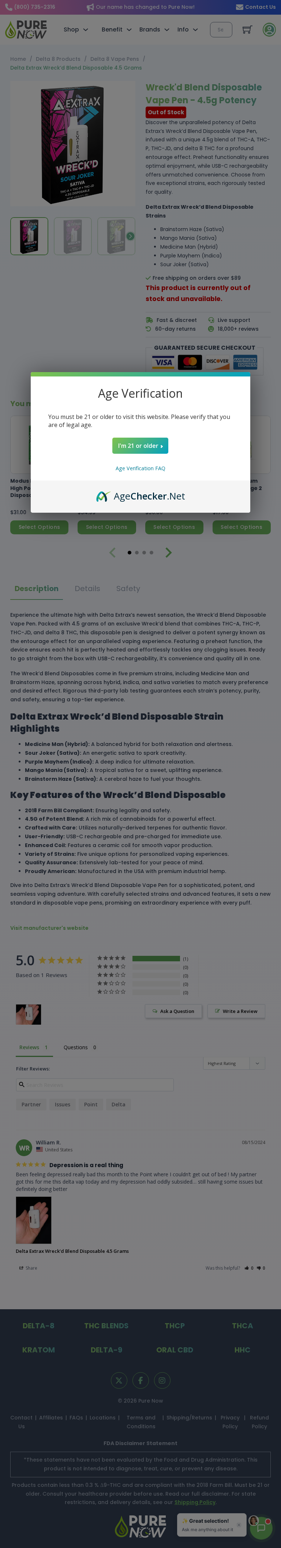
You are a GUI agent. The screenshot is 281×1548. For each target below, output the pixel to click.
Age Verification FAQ (140, 468)
